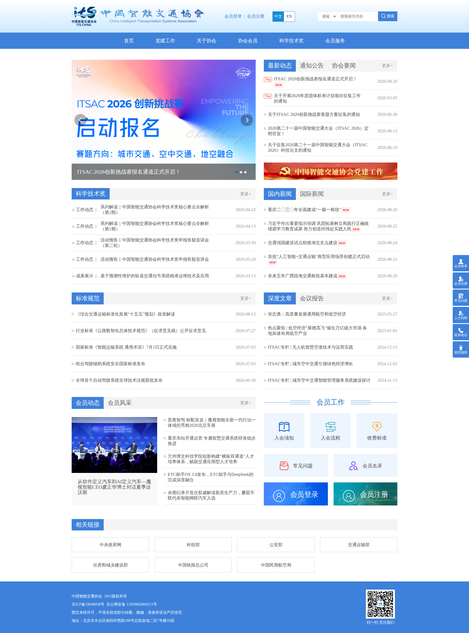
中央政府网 (110, 544)
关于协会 (206, 40)
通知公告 (312, 65)
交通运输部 (359, 544)
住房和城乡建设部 (110, 565)
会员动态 (88, 402)
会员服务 (335, 40)
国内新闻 (280, 193)
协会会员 (248, 40)
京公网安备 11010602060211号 (131, 604)
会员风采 (120, 402)
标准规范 (88, 298)
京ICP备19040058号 (88, 604)
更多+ (387, 65)
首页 (129, 40)
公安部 (276, 544)
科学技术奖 (291, 40)
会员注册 (255, 16)
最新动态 (280, 65)
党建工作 (165, 40)
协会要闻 (344, 65)
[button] (247, 120)
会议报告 (312, 298)
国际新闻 (312, 193)
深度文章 (280, 298)
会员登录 (233, 16)
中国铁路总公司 (193, 565)
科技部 (193, 544)
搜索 (390, 16)
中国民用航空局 (276, 565)
